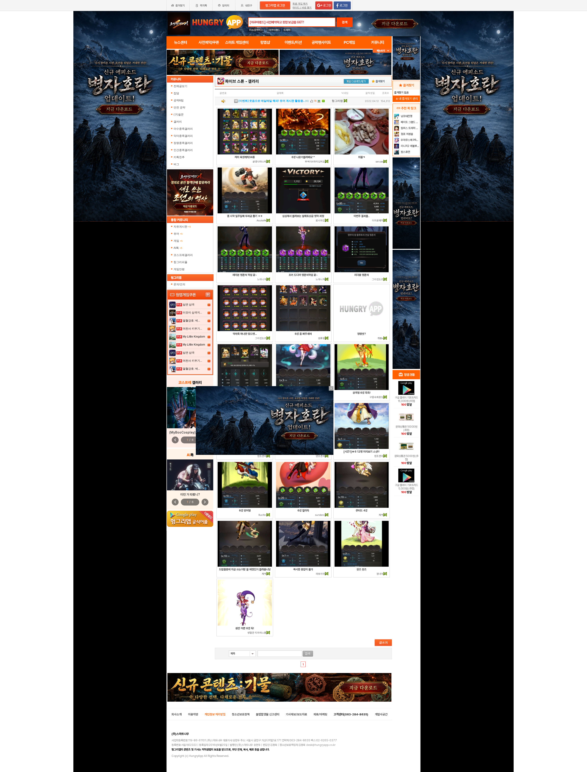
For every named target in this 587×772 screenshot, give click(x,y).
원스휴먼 (405, 152)
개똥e (380, 338)
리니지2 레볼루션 (409, 146)
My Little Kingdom (194, 336)
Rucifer (262, 515)
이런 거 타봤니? (190, 494)
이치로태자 (377, 220)
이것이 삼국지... (192, 312)
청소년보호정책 (240, 714)
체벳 (381, 515)
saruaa (379, 161)
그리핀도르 (377, 279)
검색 (344, 22)
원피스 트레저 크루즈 (410, 128)
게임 (178, 240)
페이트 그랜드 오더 (410, 122)
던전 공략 (179, 107)
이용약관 (193, 714)
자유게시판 (182, 226)
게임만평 (179, 269)
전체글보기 (180, 86)
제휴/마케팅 (320, 714)
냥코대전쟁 (406, 116)
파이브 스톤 (234, 81)
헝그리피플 (180, 262)
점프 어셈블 (406, 134)
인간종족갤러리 (183, 150)
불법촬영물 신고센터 (267, 714)
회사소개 (177, 714)
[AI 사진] (190, 474)
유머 (178, 233)
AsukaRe (261, 220)
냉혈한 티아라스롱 (256, 632)
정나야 (380, 573)
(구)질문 (179, 114)
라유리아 (320, 573)
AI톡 (178, 248)
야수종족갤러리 (183, 128)
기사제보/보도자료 (296, 714)
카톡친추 (179, 157)
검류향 (321, 338)
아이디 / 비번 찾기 (302, 7)
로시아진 (320, 220)
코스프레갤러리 (183, 255)
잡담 (176, 93)
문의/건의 (179, 284)
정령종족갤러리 (183, 143)
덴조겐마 (261, 456)
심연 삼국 (188, 304)
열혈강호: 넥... (191, 320)
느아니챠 (261, 279)
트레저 (286, 30)
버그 (176, 164)
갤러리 (178, 121)
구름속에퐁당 (376, 397)
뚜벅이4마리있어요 (315, 161)
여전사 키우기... (192, 328)
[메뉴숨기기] (382, 51)
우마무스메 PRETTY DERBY (410, 140)
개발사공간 (381, 714)
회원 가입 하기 (300, 3)
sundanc (320, 515)
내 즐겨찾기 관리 (406, 98)
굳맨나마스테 (259, 161)
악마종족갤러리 (183, 135)
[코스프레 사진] (190, 407)
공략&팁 (179, 100)
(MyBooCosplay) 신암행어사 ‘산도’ (193, 432)
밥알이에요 (339, 100)
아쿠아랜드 (274, 30)
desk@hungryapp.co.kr (320, 745)
